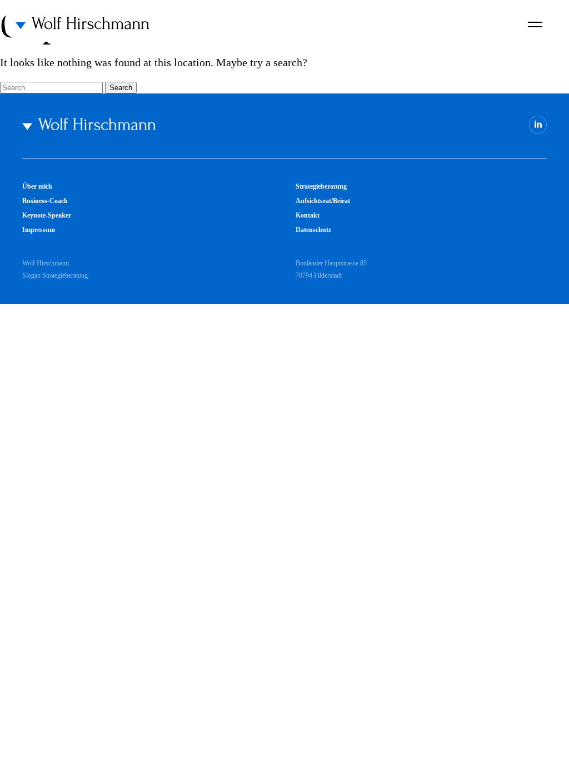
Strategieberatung (321, 186)
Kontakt (308, 215)
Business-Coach (45, 201)
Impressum (38, 230)
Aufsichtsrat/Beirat (323, 201)
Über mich (37, 186)
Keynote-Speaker (46, 215)
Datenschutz (313, 230)
